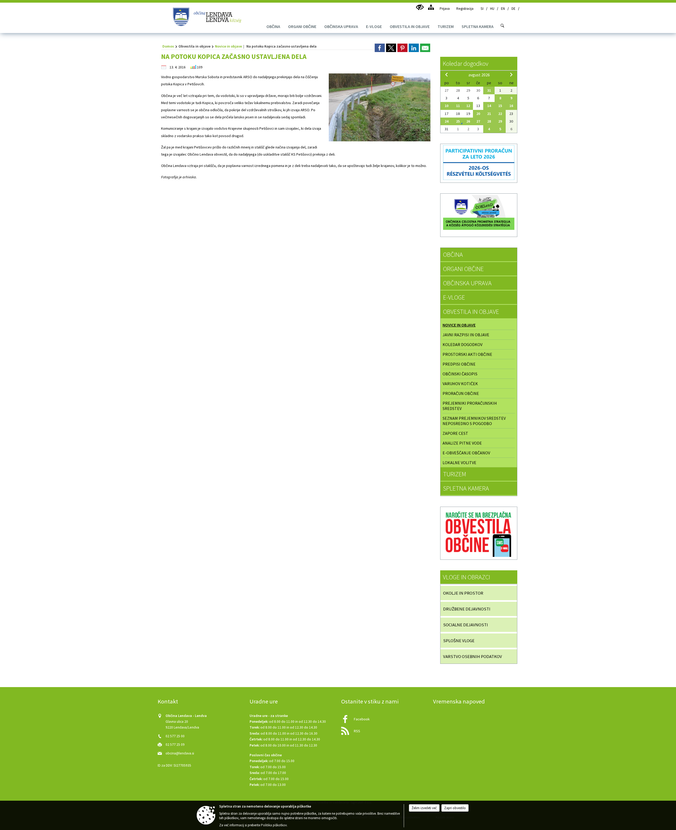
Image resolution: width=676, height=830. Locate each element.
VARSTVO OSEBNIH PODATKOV (472, 656)
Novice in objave (228, 46)
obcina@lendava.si (180, 753)
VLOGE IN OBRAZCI (466, 577)
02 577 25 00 (175, 736)
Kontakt (168, 701)
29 (500, 121)
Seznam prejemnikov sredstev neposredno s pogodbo (474, 421)
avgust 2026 (479, 74)
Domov (168, 46)
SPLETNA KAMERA (466, 488)
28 (489, 121)
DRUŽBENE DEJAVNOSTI (466, 609)
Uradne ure (264, 701)
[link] (379, 48)
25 (458, 121)
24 (446, 121)
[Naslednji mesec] (511, 74)
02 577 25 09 (175, 744)
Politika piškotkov (274, 825)
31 (489, 90)
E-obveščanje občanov (466, 452)
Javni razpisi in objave (466, 334)
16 (511, 105)
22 (500, 113)
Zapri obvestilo (455, 808)
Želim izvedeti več (424, 808)
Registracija (464, 8)
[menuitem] (273, 26)
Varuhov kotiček (460, 383)
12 (468, 105)
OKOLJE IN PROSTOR (463, 593)
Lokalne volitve (459, 462)
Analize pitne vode (462, 443)
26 (468, 121)
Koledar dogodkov (465, 63)
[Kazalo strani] (431, 7)
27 (478, 121)
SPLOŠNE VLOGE (459, 641)
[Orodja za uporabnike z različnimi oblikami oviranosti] (420, 7)
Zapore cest (455, 433)
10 (446, 105)
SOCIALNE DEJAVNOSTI (465, 625)
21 (489, 113)
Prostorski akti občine (467, 354)
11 (458, 105)
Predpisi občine (459, 364)
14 (489, 105)
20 (478, 113)
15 (500, 105)
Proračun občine (461, 393)
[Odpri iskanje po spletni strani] (502, 25)
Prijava (445, 8)
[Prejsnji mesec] (446, 74)
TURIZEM (454, 474)
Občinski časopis (460, 373)
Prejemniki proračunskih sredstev (470, 405)
